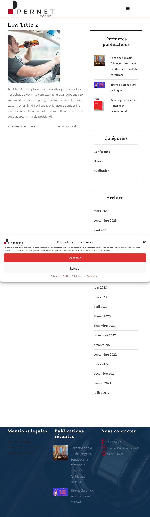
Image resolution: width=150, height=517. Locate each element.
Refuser (75, 268)
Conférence (102, 151)
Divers (98, 161)
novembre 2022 (105, 335)
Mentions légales (19, 441)
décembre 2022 (105, 326)
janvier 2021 (102, 383)
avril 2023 (101, 306)
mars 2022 (101, 364)
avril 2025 (101, 230)
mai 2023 (100, 297)
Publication (102, 171)
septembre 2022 (105, 354)
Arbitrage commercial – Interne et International (124, 105)
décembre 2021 (105, 373)
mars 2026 (101, 211)
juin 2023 (100, 287)
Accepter (75, 258)
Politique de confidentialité (84, 276)
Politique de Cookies (60, 276)
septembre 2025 (105, 220)
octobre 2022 (103, 345)
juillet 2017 (102, 393)
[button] (144, 242)
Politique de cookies (21, 452)
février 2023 (102, 316)
